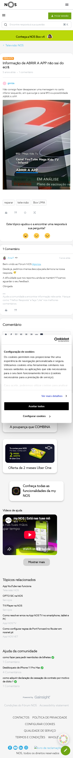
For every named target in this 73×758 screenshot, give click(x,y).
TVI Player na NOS (12, 606)
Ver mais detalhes (52, 396)
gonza (11, 83)
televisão (23, 202)
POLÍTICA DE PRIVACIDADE (49, 717)
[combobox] (36, 24)
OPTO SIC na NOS (13, 596)
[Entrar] (6, 24)
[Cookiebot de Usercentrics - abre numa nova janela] (54, 340)
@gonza (36, 264)
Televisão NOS (14, 45)
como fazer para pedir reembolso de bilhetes (27, 657)
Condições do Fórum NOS (20, 705)
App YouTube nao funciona (17, 586)
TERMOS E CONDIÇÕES (30, 737)
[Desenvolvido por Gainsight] (36, 698)
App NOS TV (9, 623)
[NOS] (10, 5)
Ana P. (11, 258)
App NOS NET (10, 636)
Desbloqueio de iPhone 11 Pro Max (21, 668)
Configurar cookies (34, 416)
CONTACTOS (21, 717)
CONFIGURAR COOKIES (40, 724)
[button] (4, 16)
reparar (8, 202)
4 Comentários (12, 672)
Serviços (7, 600)
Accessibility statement (54, 705)
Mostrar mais (36, 562)
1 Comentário (11, 662)
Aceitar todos (36, 406)
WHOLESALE (56, 737)
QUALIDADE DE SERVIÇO (40, 730)
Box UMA (39, 202)
